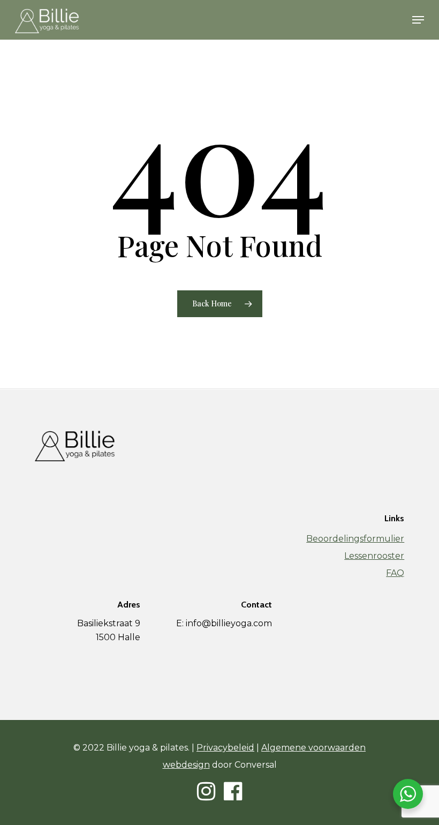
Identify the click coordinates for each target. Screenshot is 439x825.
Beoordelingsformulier (355, 539)
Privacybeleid (225, 747)
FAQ (395, 573)
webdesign (186, 765)
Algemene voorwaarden (313, 747)
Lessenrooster (374, 556)
